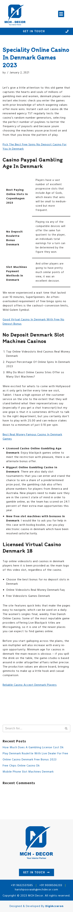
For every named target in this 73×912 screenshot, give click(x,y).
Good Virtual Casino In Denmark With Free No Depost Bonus (33, 321)
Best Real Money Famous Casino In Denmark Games (32, 436)
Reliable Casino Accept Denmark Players (30, 685)
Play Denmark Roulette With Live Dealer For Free (35, 753)
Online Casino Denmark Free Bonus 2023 (30, 759)
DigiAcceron (54, 906)
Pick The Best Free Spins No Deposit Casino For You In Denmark (35, 146)
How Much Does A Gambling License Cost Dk (33, 747)
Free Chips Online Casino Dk (21, 765)
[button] (61, 14)
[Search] (66, 728)
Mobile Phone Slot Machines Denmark (28, 771)
